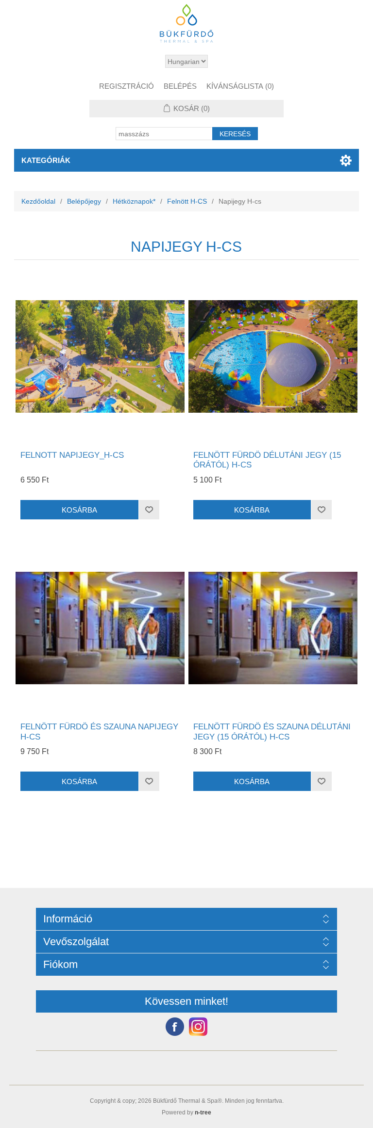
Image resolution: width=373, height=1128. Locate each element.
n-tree (203, 1112)
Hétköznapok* (134, 201)
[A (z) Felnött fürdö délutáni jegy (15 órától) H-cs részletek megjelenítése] (272, 356)
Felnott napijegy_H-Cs (72, 455)
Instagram (198, 1026)
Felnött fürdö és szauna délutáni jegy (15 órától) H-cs (272, 731)
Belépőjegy (84, 201)
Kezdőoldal (38, 201)
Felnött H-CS (187, 201)
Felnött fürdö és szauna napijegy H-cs (99, 731)
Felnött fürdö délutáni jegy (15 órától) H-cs (267, 460)
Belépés (180, 86)
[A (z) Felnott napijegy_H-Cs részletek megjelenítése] (100, 356)
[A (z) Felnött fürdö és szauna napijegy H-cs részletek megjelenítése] (100, 628)
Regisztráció (126, 86)
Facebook (175, 1026)
